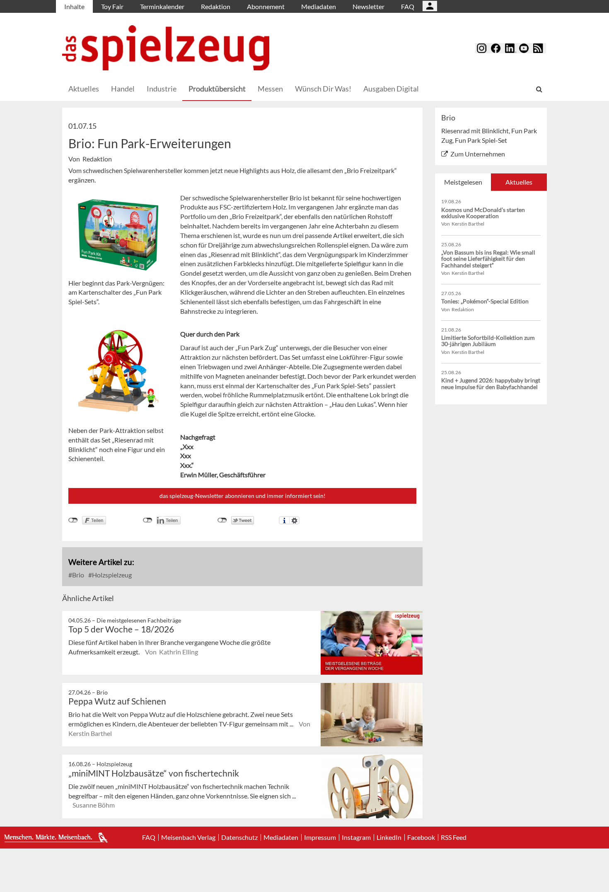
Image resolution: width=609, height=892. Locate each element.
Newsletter (368, 6)
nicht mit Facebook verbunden (73, 520)
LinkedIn (389, 837)
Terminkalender (162, 6)
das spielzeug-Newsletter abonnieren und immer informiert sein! (243, 495)
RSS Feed (453, 837)
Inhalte (74, 6)
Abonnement (266, 6)
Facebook (421, 837)
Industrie (161, 88)
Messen (270, 88)
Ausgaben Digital (391, 88)
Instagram (356, 837)
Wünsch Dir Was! (323, 88)
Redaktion (215, 6)
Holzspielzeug (111, 575)
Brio (77, 575)
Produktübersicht (217, 88)
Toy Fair (112, 6)
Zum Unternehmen (477, 154)
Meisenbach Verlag (188, 837)
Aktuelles (83, 88)
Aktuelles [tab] (518, 182)
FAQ (407, 6)
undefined (147, 520)
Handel (123, 88)
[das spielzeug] (165, 47)
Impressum (320, 837)
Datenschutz (239, 837)
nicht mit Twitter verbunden (222, 520)
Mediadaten (318, 6)
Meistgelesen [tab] (463, 182)
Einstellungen (294, 520)
